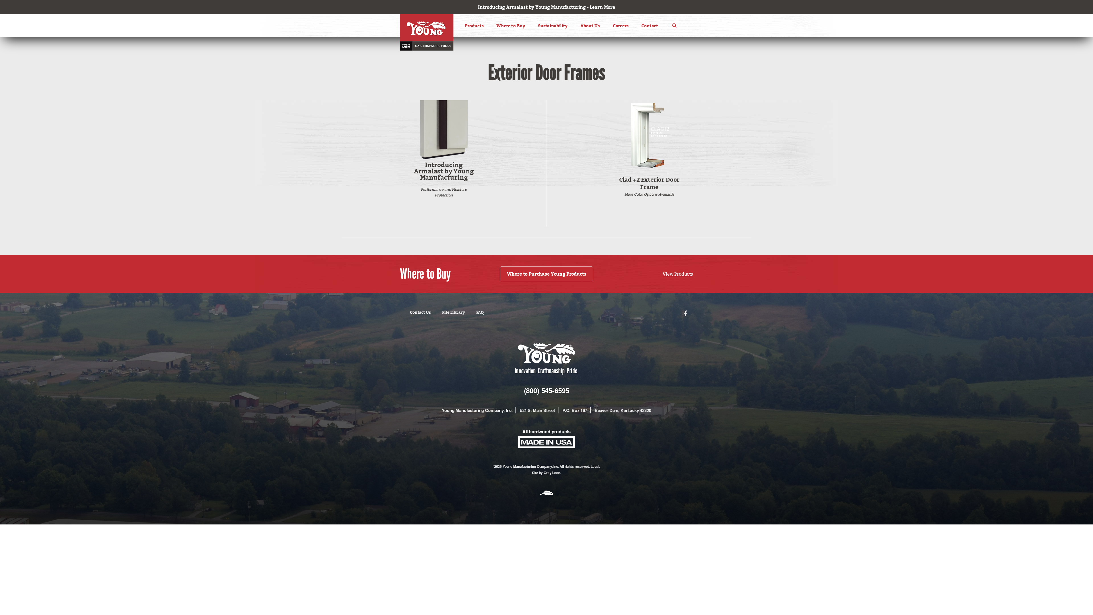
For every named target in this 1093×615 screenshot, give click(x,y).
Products (474, 25)
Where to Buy (510, 25)
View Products (678, 274)
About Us (590, 25)
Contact (649, 25)
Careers (620, 25)
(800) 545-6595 (546, 390)
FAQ (480, 312)
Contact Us (420, 312)
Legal (595, 466)
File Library (453, 312)
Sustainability (553, 25)
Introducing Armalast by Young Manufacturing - (546, 7)
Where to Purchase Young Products (546, 273)
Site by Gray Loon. (546, 472)
